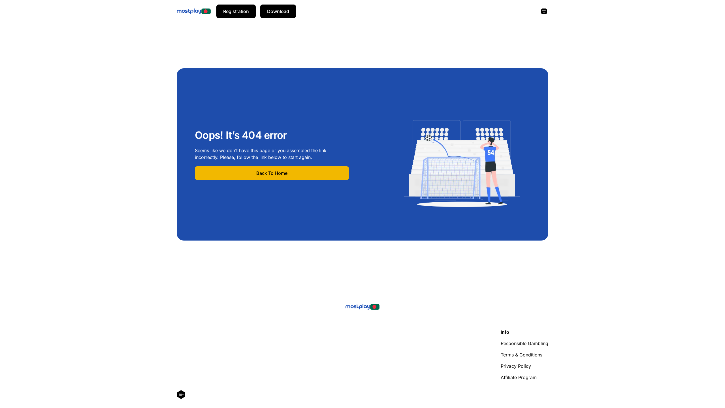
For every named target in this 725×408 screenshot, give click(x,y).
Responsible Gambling (524, 343)
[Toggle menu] (544, 11)
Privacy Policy (516, 366)
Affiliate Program (519, 377)
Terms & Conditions (521, 355)
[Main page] (194, 11)
